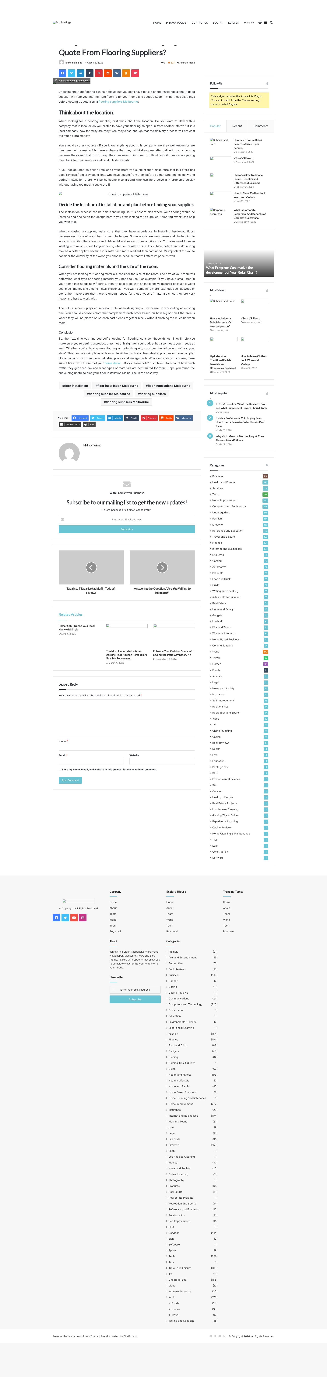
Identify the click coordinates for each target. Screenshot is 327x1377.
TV (214, 724)
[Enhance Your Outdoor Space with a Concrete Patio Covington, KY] (174, 635)
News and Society (223, 688)
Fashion (217, 518)
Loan (215, 845)
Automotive (219, 566)
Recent (237, 126)
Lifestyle (217, 524)
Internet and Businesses (227, 548)
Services (217, 488)
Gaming (217, 560)
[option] (239, 256)
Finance (217, 542)
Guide (215, 585)
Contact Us (200, 22)
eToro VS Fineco (243, 158)
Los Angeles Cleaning (225, 809)
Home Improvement (224, 500)
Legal (215, 682)
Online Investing (222, 730)
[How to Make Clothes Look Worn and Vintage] (220, 198)
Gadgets (217, 615)
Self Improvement (223, 700)
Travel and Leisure (223, 536)
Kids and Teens (221, 627)
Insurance (218, 694)
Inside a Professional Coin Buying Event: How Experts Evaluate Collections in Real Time (240, 422)
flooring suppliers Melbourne (118, 101)
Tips (214, 839)
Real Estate (219, 603)
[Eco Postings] (62, 22)
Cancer (216, 791)
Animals (217, 676)
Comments (261, 126)
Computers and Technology (229, 506)
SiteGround (130, 1336)
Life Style (218, 554)
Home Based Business (225, 639)
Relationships (220, 706)
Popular (215, 126)
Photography (220, 767)
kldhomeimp (72, 62)
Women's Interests (223, 633)
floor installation (76, 386)
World (215, 651)
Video (215, 718)
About (113, 907)
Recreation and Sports (226, 712)
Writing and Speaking (225, 591)
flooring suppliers (153, 394)
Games (216, 664)
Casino (216, 736)
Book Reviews (220, 742)
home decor (113, 363)
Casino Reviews (222, 827)
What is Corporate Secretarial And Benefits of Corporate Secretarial (250, 213)
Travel (216, 657)
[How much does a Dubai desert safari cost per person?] (220, 145)
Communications (222, 645)
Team (113, 913)
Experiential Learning (225, 821)
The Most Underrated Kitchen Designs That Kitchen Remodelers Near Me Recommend (126, 654)
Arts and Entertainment (226, 597)
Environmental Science (226, 779)
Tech (215, 494)
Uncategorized (221, 512)
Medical (217, 621)
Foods (216, 670)
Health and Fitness (223, 482)
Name (63, 741)
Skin (214, 785)
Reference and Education (227, 530)
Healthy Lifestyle (222, 797)
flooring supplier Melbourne (109, 394)
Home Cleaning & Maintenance (231, 833)
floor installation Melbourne (117, 386)
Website (134, 755)
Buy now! (115, 931)
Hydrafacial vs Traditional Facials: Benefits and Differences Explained (248, 178)
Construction (220, 851)
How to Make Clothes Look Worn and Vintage (254, 360)
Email (63, 755)
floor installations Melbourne (169, 386)
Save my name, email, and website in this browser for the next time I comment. (109, 769)
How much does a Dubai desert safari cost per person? (248, 143)
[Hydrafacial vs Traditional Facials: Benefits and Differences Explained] (220, 180)
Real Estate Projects (224, 803)
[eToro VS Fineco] (220, 163)
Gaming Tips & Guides (225, 815)
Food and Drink (221, 579)
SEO (214, 773)
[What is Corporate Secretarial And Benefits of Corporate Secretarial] (220, 215)
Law (214, 754)
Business (217, 476)
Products (217, 572)
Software (217, 857)
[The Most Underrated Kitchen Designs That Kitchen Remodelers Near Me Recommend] (127, 635)
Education (218, 760)
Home (157, 22)
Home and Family (223, 609)
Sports (216, 748)
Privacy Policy (176, 22)
